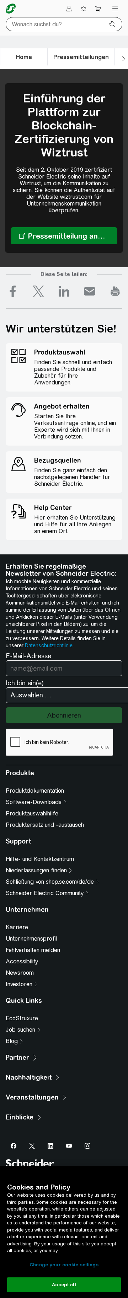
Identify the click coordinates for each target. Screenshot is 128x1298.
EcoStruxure (22, 1018)
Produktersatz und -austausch (45, 824)
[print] (115, 291)
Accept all (64, 1284)
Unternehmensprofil (31, 938)
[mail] (89, 291)
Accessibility (22, 961)
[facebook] (12, 291)
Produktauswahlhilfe (32, 813)
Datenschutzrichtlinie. (49, 645)
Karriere (17, 927)
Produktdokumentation (35, 790)
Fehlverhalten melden (33, 950)
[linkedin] (64, 291)
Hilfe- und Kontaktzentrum (40, 859)
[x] (38, 291)
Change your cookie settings (64, 1264)
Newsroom (20, 972)
